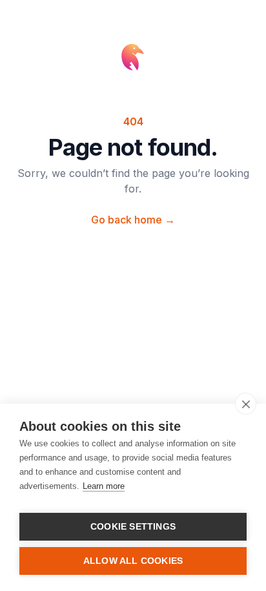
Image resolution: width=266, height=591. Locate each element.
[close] (245, 404)
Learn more (104, 486)
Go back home (133, 219)
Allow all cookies (133, 561)
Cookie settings (133, 527)
